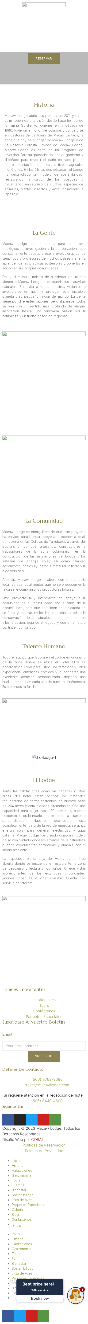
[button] (7, 757)
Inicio (16, 1161)
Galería (17, 1210)
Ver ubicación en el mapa (24, 984)
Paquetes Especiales (28, 1205)
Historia (17, 1165)
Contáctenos (21, 1219)
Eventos (18, 1185)
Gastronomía (21, 1175)
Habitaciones (22, 1170)
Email (7, 1034)
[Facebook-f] (8, 1119)
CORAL (37, 1139)
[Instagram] (20, 1119)
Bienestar (19, 1190)
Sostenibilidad (23, 1195)
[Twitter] (32, 1119)
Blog (15, 1214)
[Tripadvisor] (55, 1119)
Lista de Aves (22, 1200)
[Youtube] (43, 1119)
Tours (16, 1180)
